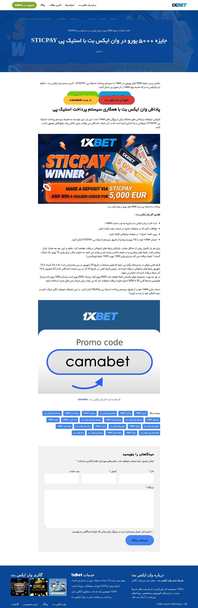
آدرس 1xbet (141, 413)
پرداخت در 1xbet (72, 413)
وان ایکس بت (78, 432)
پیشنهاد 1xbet (153, 419)
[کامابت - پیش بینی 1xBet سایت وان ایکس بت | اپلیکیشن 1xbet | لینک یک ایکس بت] (179, 5)
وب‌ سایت (74, 471)
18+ (185, 604)
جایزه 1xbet (53, 419)
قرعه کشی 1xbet (64, 426)
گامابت (15, 604)
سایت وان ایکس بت (83, 426)
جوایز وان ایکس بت (117, 426)
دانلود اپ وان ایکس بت (117, 100)
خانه (128, 30)
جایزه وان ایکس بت (151, 426)
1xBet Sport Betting (169, 604)
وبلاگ (42, 5)
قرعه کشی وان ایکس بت (149, 432)
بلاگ (122, 30)
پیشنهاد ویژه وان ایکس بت (91, 419)
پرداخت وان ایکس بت (52, 413)
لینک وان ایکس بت (95, 432)
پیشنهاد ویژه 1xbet (113, 419)
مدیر (98, 51)
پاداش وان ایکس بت (107, 413)
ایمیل (112, 471)
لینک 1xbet (131, 432)
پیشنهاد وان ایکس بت (134, 419)
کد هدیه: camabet (81, 100)
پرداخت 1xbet (89, 413)
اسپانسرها (69, 5)
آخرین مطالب (55, 5)
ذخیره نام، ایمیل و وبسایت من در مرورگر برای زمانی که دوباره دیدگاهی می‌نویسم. (111, 532)
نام (151, 471)
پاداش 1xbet (125, 413)
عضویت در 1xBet (24, 5)
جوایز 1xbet (134, 426)
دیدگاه (150, 487)
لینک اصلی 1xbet (114, 432)
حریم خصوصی (30, 604)
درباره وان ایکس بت (87, 5)
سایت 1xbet (100, 426)
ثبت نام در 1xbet (70, 419)
